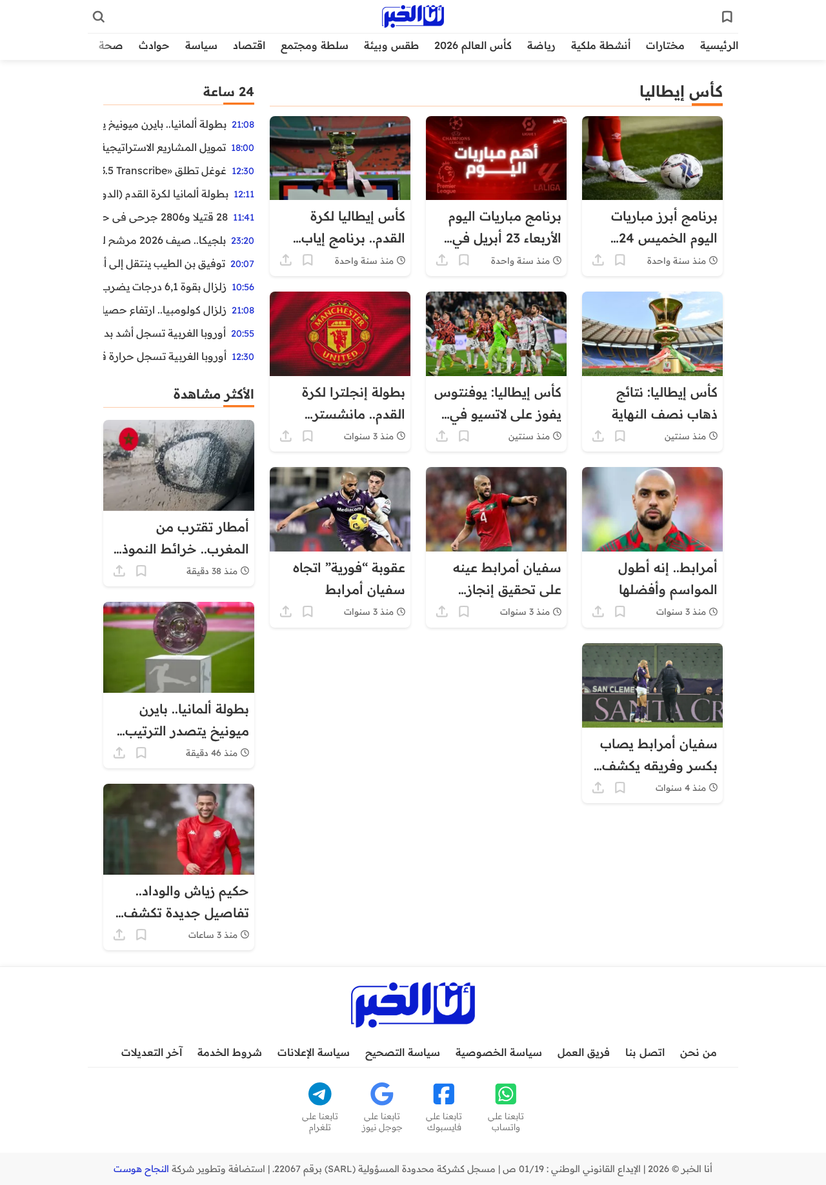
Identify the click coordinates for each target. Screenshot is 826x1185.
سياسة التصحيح (402, 1052)
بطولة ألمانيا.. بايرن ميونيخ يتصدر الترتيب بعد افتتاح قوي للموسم (165, 123)
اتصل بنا (645, 1052)
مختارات (665, 45)
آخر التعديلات (151, 1052)
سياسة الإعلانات (313, 1052)
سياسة (201, 45)
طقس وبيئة (391, 45)
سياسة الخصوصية (499, 1052)
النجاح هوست (141, 1169)
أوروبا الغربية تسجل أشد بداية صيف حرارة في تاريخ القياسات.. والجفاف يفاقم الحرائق (164, 332)
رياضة (541, 45)
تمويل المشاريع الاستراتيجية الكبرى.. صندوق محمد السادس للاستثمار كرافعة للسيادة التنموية (164, 147)
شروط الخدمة (229, 1052)
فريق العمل (584, 1052)
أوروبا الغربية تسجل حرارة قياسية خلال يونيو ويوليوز (165, 356)
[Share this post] (598, 260)
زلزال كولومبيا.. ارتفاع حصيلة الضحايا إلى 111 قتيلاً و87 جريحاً (165, 309)
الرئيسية (719, 45)
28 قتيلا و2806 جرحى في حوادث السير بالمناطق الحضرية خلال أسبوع (165, 216)
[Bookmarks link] (727, 17)
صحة (111, 45)
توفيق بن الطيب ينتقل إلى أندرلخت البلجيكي (164, 263)
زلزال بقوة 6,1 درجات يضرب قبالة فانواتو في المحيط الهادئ (165, 286)
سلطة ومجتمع (314, 45)
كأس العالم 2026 (473, 45)
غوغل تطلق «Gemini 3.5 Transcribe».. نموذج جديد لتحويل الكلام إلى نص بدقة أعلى (165, 170)
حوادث (154, 45)
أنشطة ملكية (600, 45)
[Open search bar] (99, 17)
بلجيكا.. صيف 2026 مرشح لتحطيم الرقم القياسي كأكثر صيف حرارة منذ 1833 (164, 240)
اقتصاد (249, 45)
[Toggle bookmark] (620, 260)
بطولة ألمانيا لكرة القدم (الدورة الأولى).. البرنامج (165, 193)
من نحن (698, 1052)
